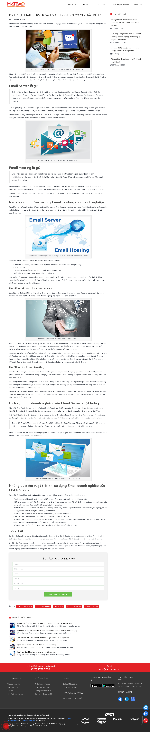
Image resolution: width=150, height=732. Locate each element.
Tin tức (94, 4)
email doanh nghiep (43, 606)
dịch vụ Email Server (24, 606)
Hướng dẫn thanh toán (43, 691)
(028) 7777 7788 (40, 669)
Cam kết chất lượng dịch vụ (44, 694)
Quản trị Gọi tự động (70, 687)
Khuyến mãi (138, 4)
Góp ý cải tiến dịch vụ (15, 694)
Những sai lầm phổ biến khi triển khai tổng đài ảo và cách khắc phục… (45, 623)
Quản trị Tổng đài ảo (70, 684)
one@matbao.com (109, 669)
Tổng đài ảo (71, 4)
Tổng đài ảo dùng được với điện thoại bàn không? (37, 645)
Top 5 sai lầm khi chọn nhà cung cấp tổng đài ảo (36, 652)
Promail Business (91, 606)
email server (58, 606)
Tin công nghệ (12, 687)
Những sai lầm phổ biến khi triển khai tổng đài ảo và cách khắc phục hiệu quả (124, 22)
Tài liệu (10, 691)
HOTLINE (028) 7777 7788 (121, 5)
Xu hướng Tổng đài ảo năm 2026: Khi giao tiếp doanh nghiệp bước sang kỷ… (48, 630)
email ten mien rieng (74, 606)
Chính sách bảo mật (42, 687)
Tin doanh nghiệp (13, 684)
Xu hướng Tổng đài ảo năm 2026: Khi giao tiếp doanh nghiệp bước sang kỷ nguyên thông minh (125, 37)
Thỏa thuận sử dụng (42, 684)
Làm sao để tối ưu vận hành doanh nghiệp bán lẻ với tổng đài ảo (43, 638)
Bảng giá (84, 4)
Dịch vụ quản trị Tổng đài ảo (73, 698)
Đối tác (105, 4)
